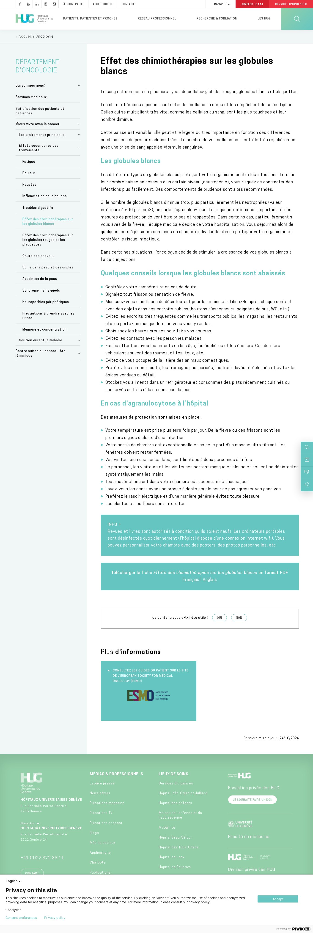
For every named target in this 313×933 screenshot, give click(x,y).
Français (219, 4)
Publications (100, 873)
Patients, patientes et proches (90, 18)
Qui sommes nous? (31, 86)
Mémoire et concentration (44, 329)
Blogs (94, 833)
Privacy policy (54, 917)
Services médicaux (31, 97)
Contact (128, 4)
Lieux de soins (173, 774)
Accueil (25, 37)
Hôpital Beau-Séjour (175, 837)
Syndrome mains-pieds (41, 291)
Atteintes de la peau (39, 279)
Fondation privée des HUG (253, 788)
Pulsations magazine (107, 803)
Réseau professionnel (157, 18)
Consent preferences (21, 917)
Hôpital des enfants (175, 803)
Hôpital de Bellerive (175, 867)
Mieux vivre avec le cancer (38, 124)
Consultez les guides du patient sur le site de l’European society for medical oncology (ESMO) (150, 676)
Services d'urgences (176, 783)
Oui (219, 618)
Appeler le (252, 4)
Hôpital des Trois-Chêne (179, 847)
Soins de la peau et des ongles (47, 267)
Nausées (29, 185)
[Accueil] (34, 19)
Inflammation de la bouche (44, 196)
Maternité (167, 828)
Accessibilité (103, 4)
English (12, 881)
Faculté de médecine (248, 837)
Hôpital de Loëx (171, 857)
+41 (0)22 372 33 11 (42, 858)
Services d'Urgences (291, 4)
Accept (278, 899)
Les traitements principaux (42, 135)
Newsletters (100, 793)
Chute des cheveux (38, 256)
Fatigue (28, 162)
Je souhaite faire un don (252, 800)
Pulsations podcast (106, 823)
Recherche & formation (217, 18)
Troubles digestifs (37, 208)
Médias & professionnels (116, 774)
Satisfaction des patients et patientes (40, 111)
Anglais (210, 580)
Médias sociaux (103, 843)
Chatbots (98, 862)
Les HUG (264, 18)
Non (239, 618)
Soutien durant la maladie (40, 340)
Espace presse (102, 783)
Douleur (28, 173)
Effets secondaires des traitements (39, 148)
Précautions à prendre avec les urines (48, 316)
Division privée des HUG (251, 870)
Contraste (75, 4)
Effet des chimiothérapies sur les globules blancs (47, 222)
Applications (100, 853)
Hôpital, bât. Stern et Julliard (183, 793)
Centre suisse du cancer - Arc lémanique (41, 354)
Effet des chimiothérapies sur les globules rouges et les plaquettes (47, 240)
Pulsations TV (101, 813)
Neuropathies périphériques (45, 302)
